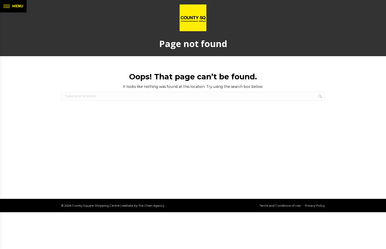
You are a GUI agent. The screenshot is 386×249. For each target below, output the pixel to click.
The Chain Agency (151, 205)
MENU (17, 6)
